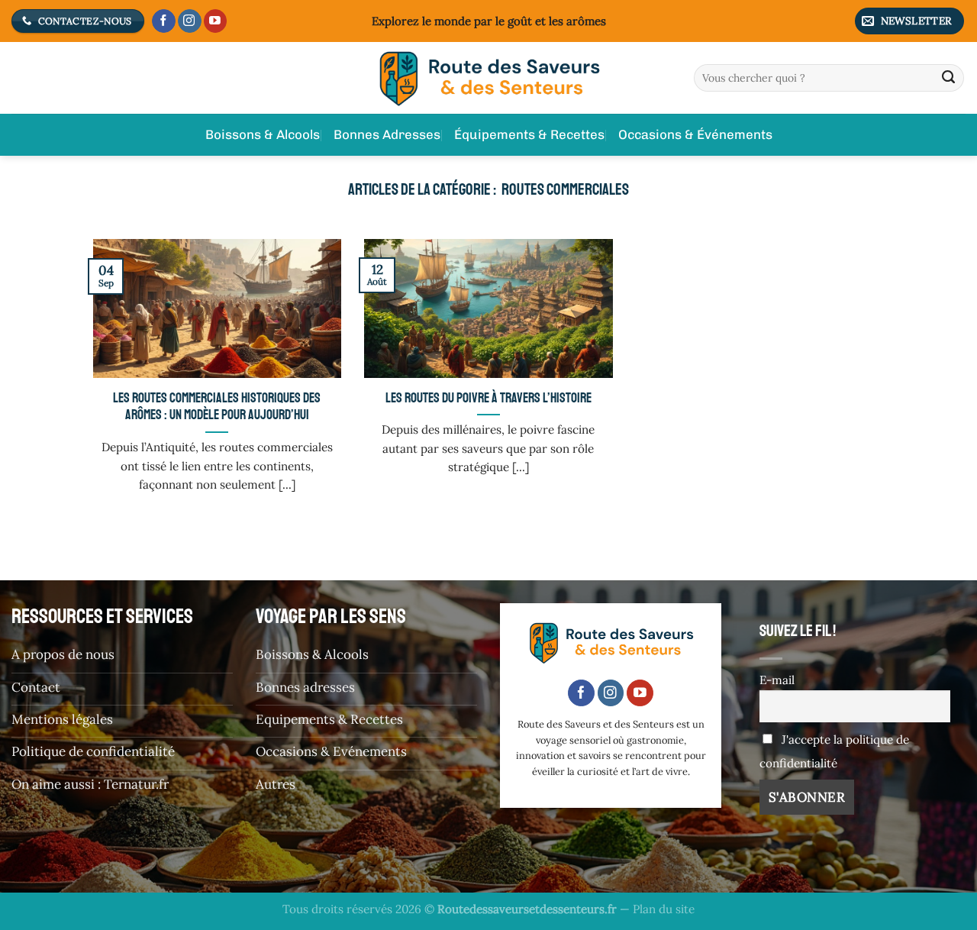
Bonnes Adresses (387, 134)
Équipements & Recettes (529, 134)
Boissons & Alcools (262, 134)
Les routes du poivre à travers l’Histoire (488, 397)
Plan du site (664, 909)
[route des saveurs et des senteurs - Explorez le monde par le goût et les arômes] (488, 78)
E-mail (777, 680)
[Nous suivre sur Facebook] (164, 21)
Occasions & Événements (695, 134)
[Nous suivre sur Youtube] (215, 21)
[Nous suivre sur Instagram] (190, 21)
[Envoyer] (948, 78)
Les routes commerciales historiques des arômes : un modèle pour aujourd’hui (217, 406)
